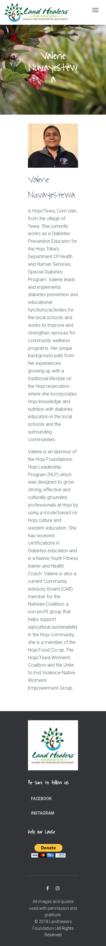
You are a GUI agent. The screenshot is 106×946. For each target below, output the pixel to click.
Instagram (42, 813)
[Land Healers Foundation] (37, 12)
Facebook (41, 798)
